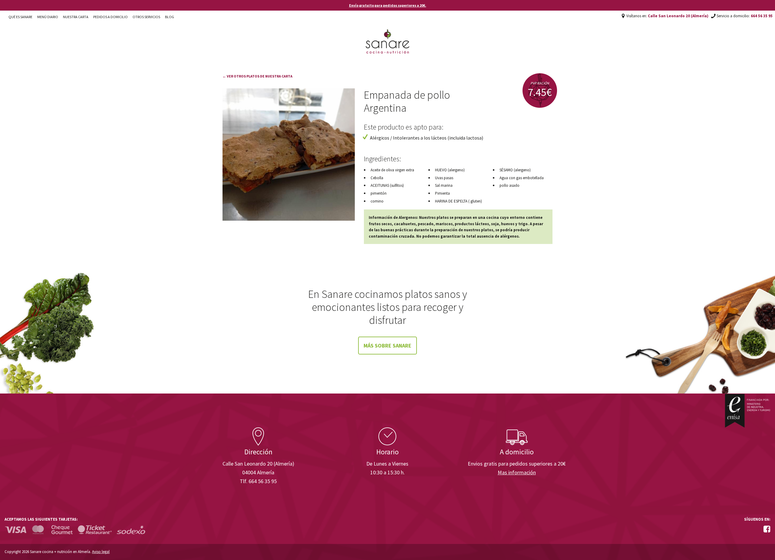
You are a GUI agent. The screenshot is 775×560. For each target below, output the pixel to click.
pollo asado (509, 185)
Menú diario (47, 17)
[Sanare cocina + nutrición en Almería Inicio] (388, 36)
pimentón (379, 193)
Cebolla (377, 177)
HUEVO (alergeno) (450, 170)
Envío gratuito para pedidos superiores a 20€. (387, 5)
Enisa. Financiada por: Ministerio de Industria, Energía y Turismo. (747, 411)
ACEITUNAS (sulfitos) (387, 185)
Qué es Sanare (20, 17)
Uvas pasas (444, 177)
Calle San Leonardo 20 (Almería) (678, 15)
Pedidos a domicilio (110, 17)
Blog (169, 17)
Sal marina (444, 185)
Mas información (517, 472)
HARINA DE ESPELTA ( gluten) (458, 201)
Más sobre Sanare (387, 345)
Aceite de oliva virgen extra (392, 170)
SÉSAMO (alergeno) (515, 170)
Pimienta (442, 193)
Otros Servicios (146, 17)
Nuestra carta (75, 17)
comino (377, 201)
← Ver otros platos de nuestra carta (257, 76)
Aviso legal (101, 551)
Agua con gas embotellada (522, 177)
